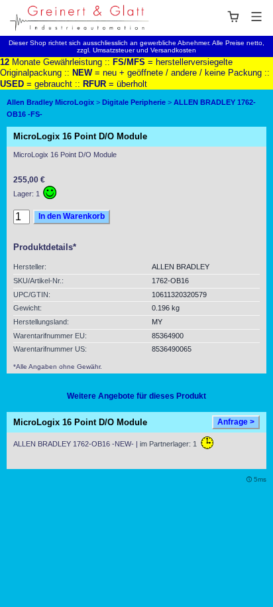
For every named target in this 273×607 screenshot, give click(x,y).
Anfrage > (235, 422)
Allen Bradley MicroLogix (50, 102)
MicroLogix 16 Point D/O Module (80, 422)
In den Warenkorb (71, 216)
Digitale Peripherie (134, 102)
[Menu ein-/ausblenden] (245, 16)
